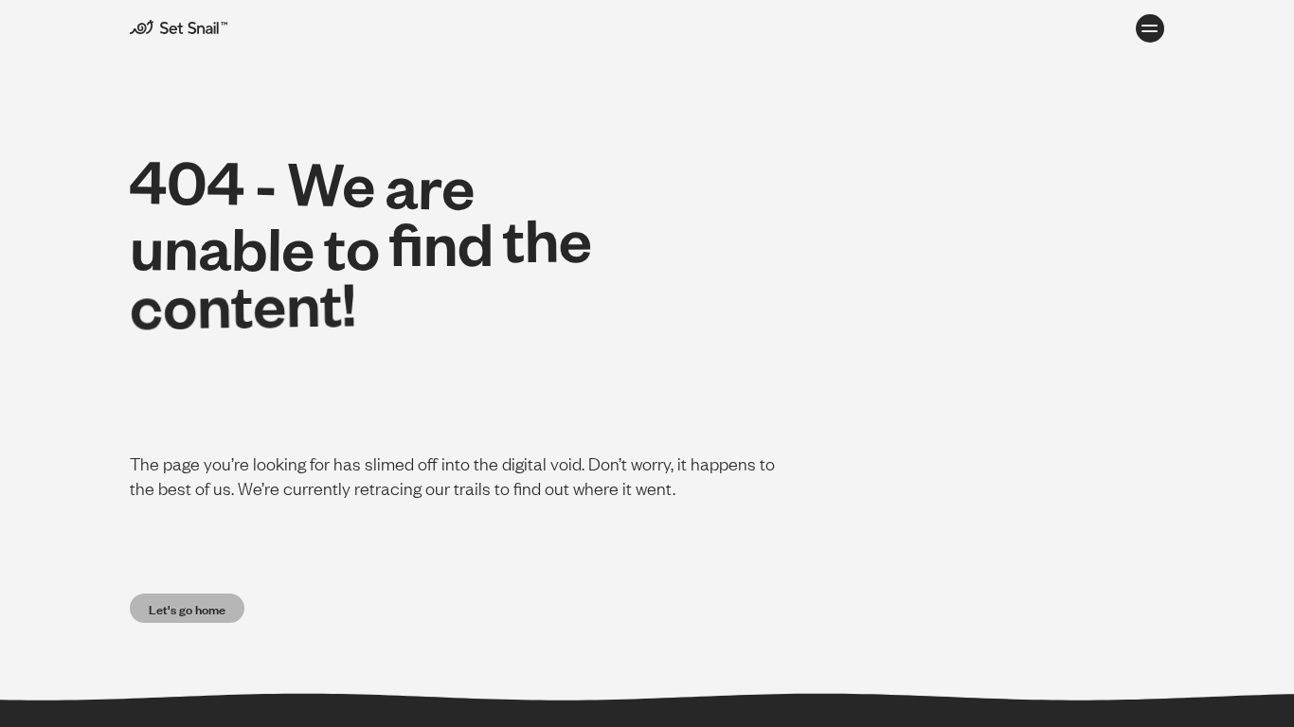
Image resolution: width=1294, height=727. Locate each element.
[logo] (200, 27)
